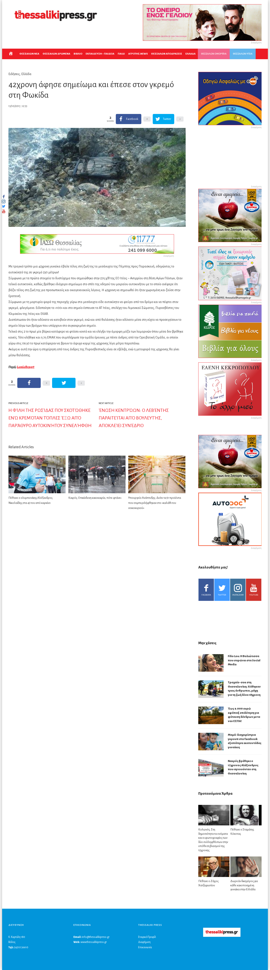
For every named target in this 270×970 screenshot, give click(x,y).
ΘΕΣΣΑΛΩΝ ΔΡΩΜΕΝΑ (56, 53)
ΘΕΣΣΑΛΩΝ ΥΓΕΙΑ (242, 53)
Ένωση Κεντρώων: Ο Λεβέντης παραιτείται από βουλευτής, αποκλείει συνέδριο (134, 418)
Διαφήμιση (144, 942)
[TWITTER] (3, 206)
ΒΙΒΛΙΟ (78, 53)
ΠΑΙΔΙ (121, 53)
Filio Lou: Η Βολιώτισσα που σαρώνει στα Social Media (244, 660)
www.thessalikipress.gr (94, 942)
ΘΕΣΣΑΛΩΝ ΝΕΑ (29, 53)
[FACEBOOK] (3, 196)
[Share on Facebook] (29, 383)
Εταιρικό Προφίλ (147, 937)
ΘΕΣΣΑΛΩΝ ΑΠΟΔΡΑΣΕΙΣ (166, 53)
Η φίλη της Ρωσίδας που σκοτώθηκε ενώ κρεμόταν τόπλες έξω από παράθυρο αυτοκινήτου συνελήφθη (50, 418)
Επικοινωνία (145, 947)
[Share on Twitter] (64, 383)
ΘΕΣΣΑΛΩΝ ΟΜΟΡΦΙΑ (214, 53)
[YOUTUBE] (3, 211)
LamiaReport (25, 367)
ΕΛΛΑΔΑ (190, 53)
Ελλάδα (26, 74)
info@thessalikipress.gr (95, 937)
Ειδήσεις (14, 74)
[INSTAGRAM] (3, 201)
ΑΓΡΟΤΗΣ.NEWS (138, 53)
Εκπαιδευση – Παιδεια (100, 53)
